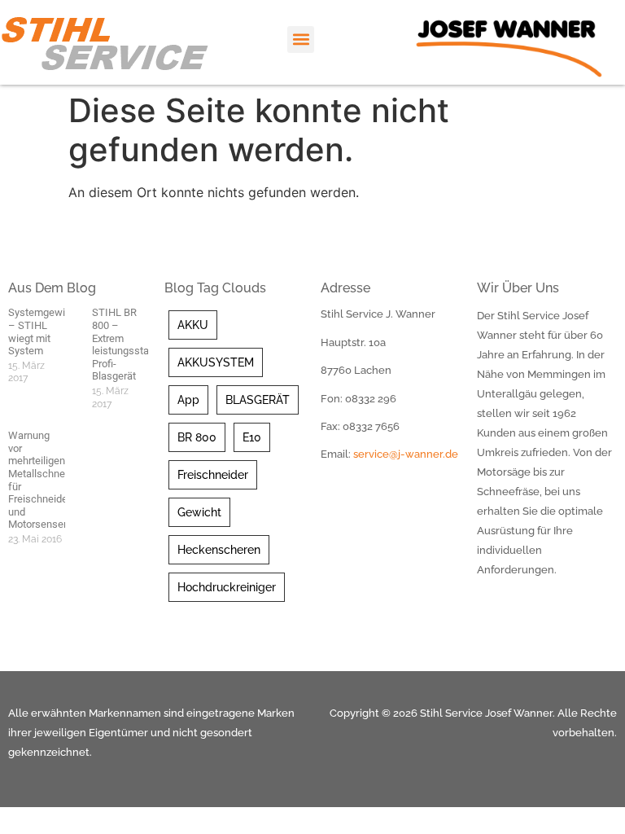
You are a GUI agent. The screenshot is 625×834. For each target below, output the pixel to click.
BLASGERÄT (257, 399)
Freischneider (212, 474)
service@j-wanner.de (405, 454)
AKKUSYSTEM (215, 362)
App (188, 399)
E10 (252, 437)
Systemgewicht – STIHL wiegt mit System (44, 331)
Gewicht (199, 512)
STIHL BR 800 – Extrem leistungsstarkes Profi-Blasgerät (130, 344)
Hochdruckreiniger (226, 587)
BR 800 (196, 437)
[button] (300, 39)
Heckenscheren (218, 549)
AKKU (192, 324)
